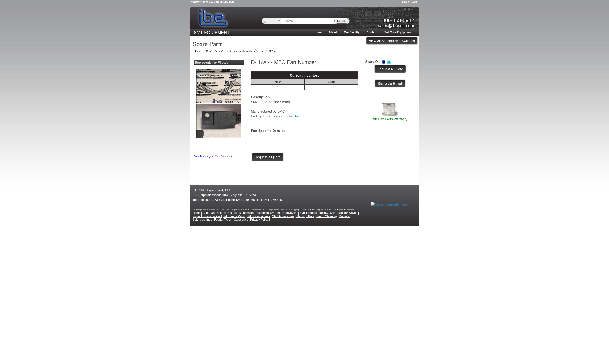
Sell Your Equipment (398, 32)
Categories (241, 219)
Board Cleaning (326, 216)
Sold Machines (202, 219)
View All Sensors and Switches (392, 40)
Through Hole (305, 216)
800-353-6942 (398, 20)
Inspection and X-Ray (207, 216)
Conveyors (290, 213)
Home (318, 32)
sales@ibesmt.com (396, 25)
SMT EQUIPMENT (212, 32)
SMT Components (258, 216)
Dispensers (246, 213)
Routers (344, 216)
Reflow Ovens (328, 213)
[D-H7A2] (218, 84)
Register (406, 1)
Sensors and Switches (284, 116)
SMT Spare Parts (234, 216)
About (333, 32)
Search (341, 21)
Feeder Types (223, 219)
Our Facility (351, 32)
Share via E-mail (390, 83)
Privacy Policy (259, 219)
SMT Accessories (283, 216)
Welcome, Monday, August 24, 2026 (212, 1)
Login (414, 1)
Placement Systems (268, 213)
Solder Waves (348, 213)
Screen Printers (227, 213)
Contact (372, 32)
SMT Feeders (308, 213)
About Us (209, 213)
